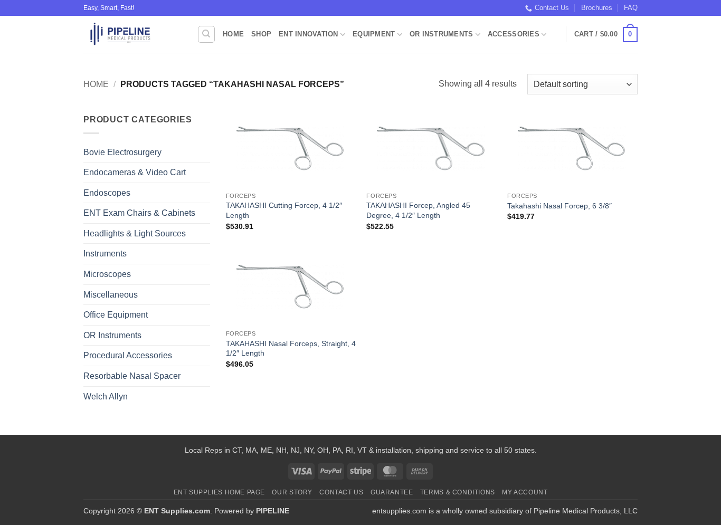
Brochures (596, 8)
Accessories (513, 34)
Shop (261, 34)
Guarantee (392, 492)
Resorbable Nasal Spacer (132, 375)
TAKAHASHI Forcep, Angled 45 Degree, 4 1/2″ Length (418, 210)
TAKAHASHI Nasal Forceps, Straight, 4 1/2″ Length (291, 348)
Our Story (292, 492)
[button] (606, 35)
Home (233, 34)
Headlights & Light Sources (134, 233)
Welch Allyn (105, 396)
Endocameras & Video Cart (134, 172)
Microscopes (107, 274)
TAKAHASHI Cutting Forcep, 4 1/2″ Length (284, 210)
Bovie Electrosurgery (122, 152)
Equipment (374, 34)
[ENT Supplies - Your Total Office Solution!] (132, 34)
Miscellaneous (110, 294)
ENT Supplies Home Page (219, 492)
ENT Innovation (308, 34)
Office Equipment (115, 314)
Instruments (105, 253)
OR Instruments (441, 34)
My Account (524, 492)
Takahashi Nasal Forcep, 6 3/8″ (559, 206)
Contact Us (552, 8)
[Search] (206, 34)
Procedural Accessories (127, 355)
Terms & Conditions (457, 492)
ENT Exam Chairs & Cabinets (139, 212)
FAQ (631, 8)
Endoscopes (106, 192)
